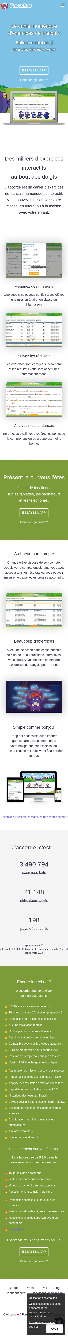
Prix (44, 1288)
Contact (14, 1288)
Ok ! (54, 1328)
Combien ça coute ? (34, 80)
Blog (56, 1288)
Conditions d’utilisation (47, 1293)
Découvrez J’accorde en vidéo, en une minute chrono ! (34, 816)
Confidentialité (15, 1293)
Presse (30, 1288)
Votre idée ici (17, 1229)
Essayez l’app (34, 70)
